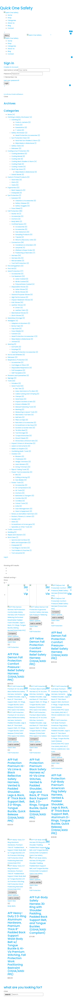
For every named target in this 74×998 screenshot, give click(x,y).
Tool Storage (21, 433)
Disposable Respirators (21, 368)
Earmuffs (16, 347)
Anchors (16, 219)
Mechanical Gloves (19, 313)
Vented (15, 341)
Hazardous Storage (16, 318)
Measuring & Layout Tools (26, 412)
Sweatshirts (21, 127)
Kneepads (16, 193)
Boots (11, 114)
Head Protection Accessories (27, 135)
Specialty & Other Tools (21, 527)
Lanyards (20, 247)
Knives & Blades (22, 404)
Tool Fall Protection (20, 263)
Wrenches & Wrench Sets (26, 441)
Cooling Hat (17, 159)
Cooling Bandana (19, 153)
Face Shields (17, 331)
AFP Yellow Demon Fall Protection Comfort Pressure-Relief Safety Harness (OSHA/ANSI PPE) (37, 651)
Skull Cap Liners (18, 169)
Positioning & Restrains (25, 253)
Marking (19, 409)
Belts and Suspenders (21, 542)
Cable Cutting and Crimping (27, 394)
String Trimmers (22, 467)
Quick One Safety (16, 8)
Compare (12, 633)
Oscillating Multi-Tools (21, 451)
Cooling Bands (18, 156)
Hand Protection (15, 271)
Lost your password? (11, 80)
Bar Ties (19, 388)
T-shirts (19, 130)
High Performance (19, 297)
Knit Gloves (17, 302)
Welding (12, 532)
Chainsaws (20, 459)
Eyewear (16, 198)
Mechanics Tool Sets (24, 415)
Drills (18, 506)
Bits (18, 475)
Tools (11, 381)
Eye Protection (14, 195)
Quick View (12, 642)
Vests (14, 185)
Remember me (11, 77)
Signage (12, 378)
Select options (13, 636)
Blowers (19, 456)
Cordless (20, 501)
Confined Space (18, 224)
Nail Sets (19, 417)
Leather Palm (21, 310)
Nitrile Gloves (21, 292)
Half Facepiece (18, 373)
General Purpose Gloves (22, 294)
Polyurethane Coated (24, 284)
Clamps (19, 396)
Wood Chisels (21, 438)
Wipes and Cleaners (17, 535)
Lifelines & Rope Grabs (25, 250)
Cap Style (16, 328)
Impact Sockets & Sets (25, 401)
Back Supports (18, 190)
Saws (14, 522)
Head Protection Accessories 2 (24, 336)
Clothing (16, 120)
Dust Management (23, 509)
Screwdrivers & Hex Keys (26, 425)
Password (7, 74)
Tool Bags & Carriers (20, 548)
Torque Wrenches (23, 435)
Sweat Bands (17, 174)
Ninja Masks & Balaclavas (25, 143)
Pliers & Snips (21, 420)
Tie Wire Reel (21, 430)
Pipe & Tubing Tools (20, 469)
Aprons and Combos (20, 540)
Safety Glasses (22, 203)
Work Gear (13, 537)
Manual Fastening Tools (25, 407)
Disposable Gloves (19, 287)
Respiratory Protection (18, 360)
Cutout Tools (21, 503)
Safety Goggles (22, 206)
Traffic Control (15, 529)
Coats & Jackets (23, 122)
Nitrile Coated (22, 281)
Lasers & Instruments (20, 446)
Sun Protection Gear (20, 138)
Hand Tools (17, 386)
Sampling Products (23, 234)
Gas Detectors (22, 232)
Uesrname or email (11, 70)
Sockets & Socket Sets (25, 428)
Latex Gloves (21, 289)
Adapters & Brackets (20, 323)
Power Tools (17, 482)
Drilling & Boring (22, 477)
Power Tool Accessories (21, 472)
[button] (4, 32)
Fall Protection (15, 211)
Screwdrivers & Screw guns (23, 524)
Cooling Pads (17, 164)
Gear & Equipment (23, 511)
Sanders (15, 519)
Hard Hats (16, 180)
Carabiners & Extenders (25, 245)
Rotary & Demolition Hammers (24, 514)
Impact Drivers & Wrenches (23, 443)
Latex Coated (21, 279)
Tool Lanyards (18, 553)
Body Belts (16, 221)
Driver (19, 307)
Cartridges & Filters (20, 365)
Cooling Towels (18, 167)
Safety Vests (17, 146)
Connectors (17, 242)
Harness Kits (17, 258)
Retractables (17, 261)
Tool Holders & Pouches (21, 550)
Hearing (12, 344)
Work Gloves (17, 315)
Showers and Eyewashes (18, 375)
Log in (6, 557)
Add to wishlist (13, 639)
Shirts (14, 182)
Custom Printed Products (18, 177)
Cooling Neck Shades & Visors (24, 161)
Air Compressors (23, 488)
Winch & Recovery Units (25, 240)
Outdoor (16, 454)
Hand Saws (20, 399)
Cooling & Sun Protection (18, 151)
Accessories (17, 216)
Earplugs (16, 349)
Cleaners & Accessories (25, 201)
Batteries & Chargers (24, 495)
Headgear (13, 321)
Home (5, 94)
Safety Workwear (19, 133)
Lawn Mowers (21, 464)
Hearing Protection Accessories (24, 352)
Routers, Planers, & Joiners (22, 516)
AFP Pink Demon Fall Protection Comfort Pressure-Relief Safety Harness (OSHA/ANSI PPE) (16, 667)
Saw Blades (21, 480)
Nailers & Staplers (19, 449)
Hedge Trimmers (23, 461)
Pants (18, 125)
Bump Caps (17, 326)
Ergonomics (13, 187)
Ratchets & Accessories (25, 422)
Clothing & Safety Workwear (20, 117)
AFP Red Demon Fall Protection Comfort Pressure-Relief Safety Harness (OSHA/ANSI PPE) (59, 645)
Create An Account (11, 67)
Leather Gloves (18, 305)
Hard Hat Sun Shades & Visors (27, 140)
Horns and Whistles (16, 355)
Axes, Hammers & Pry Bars (26, 391)
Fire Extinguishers (15, 266)
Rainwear (16, 148)
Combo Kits (21, 498)
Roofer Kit (16, 214)
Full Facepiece (18, 370)
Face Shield (16, 208)
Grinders (16, 383)
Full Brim (16, 334)
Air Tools (20, 490)
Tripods (19, 237)
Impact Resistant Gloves (22, 300)
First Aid (12, 268)
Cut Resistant (18, 276)
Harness (16, 255)
